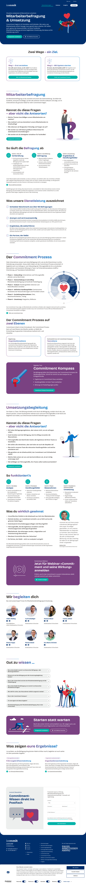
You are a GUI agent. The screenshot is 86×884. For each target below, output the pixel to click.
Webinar (58, 5)
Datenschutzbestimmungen (52, 819)
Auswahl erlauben (75, 871)
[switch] (36, 881)
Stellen (74, 1)
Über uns (68, 1)
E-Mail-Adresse (51, 812)
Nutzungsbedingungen (64, 819)
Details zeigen (67, 881)
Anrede (49, 800)
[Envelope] (7, 621)
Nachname (64, 806)
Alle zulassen (75, 867)
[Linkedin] (9, 621)
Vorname (49, 806)
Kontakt (74, 5)
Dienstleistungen (46, 5)
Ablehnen (75, 875)
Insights (65, 5)
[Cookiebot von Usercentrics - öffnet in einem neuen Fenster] (8, 881)
